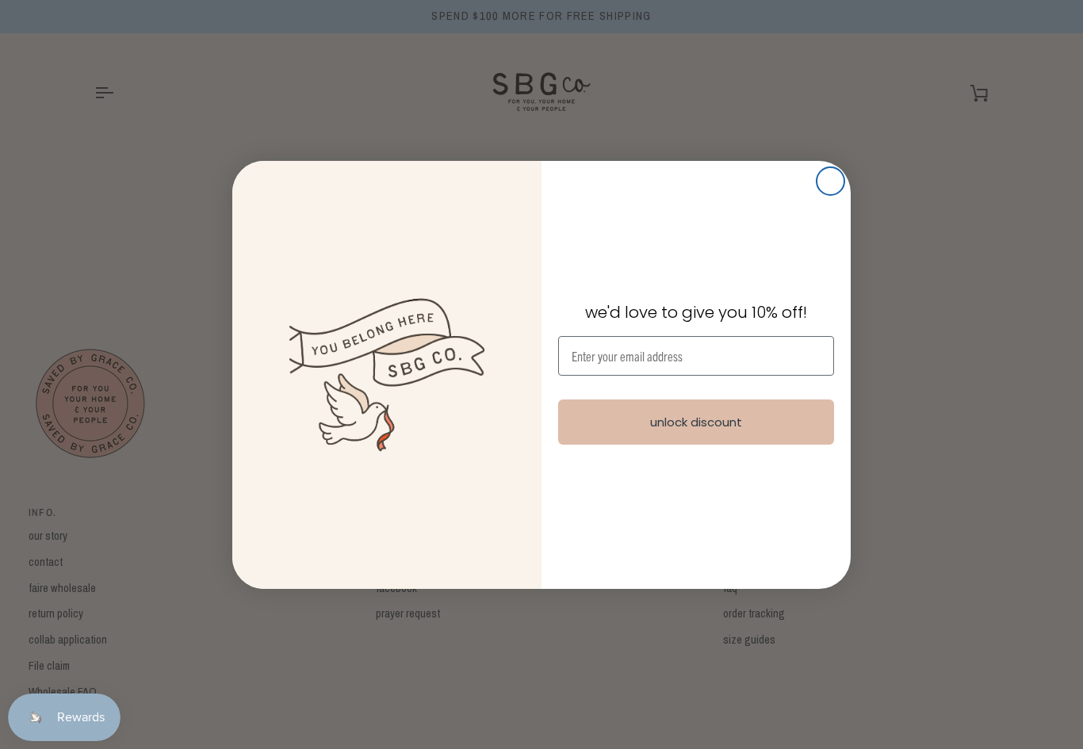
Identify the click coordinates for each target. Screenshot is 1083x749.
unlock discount (696, 422)
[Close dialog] (830, 181)
